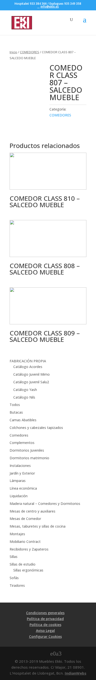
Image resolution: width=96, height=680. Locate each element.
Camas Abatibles (23, 420)
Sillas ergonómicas (28, 570)
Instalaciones (20, 465)
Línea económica (23, 488)
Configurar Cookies (45, 636)
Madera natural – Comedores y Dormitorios (45, 503)
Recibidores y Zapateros (29, 549)
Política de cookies (45, 624)
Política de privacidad (45, 618)
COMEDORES (29, 52)
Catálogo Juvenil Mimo (31, 374)
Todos (15, 404)
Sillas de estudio (22, 564)
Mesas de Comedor (25, 518)
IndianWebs (75, 673)
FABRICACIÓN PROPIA (28, 361)
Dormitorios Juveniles (27, 450)
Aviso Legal (45, 630)
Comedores (19, 435)
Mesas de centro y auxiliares (32, 511)
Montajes (17, 534)
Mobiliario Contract (25, 541)
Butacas (16, 412)
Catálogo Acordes (27, 366)
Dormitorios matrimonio (29, 458)
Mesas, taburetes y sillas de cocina (37, 526)
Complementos (22, 442)
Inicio (13, 52)
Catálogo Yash (25, 389)
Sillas (13, 556)
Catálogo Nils (24, 397)
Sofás (14, 577)
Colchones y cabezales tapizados (36, 427)
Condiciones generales (45, 612)
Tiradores (17, 585)
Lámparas (18, 480)
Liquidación (19, 496)
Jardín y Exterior (22, 473)
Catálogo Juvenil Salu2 (31, 382)
